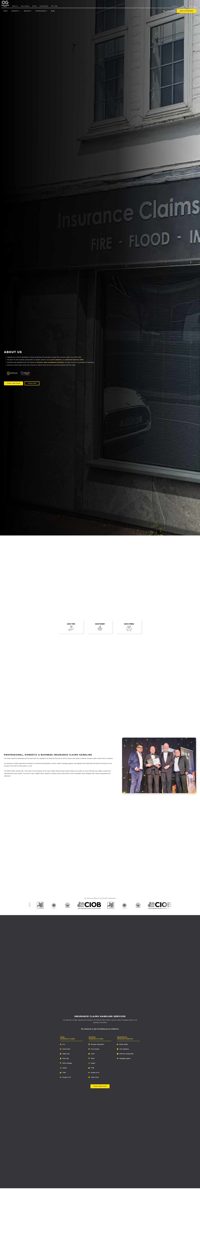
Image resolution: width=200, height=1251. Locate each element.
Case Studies (25, 6)
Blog (53, 10)
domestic (58, 359)
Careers (175, 6)
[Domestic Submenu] (20, 11)
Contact (184, 6)
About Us (15, 6)
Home (6, 10)
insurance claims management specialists (50, 362)
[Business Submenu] (31, 11)
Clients (34, 6)
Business (27, 10)
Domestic (15, 10)
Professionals (41, 10)
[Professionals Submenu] (47, 11)
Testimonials (44, 6)
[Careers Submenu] (179, 6)
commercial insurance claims (74, 359)
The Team (54, 6)
